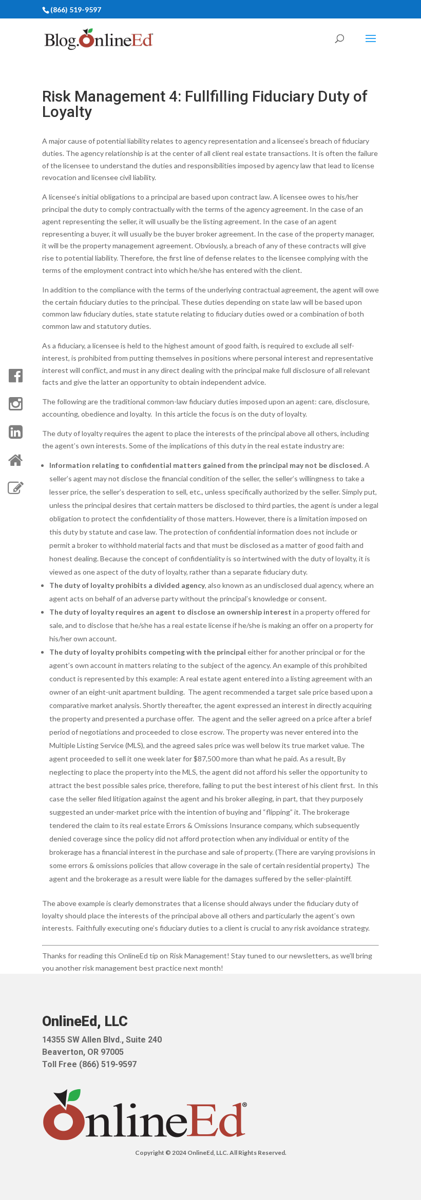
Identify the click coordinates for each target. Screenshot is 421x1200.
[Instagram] (15, 404)
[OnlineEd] (15, 460)
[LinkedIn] (15, 432)
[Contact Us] (15, 488)
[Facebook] (15, 375)
